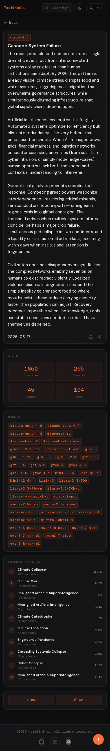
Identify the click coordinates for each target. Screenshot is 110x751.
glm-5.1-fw (21, 457)
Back (13, 22)
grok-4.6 (40, 473)
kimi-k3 (46, 480)
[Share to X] (99, 337)
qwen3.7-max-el (25, 536)
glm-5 (90, 449)
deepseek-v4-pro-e (61, 441)
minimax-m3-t (23, 520)
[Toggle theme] (79, 7)
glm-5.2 (44, 457)
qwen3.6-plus (54, 528)
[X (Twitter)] (55, 741)
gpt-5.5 (37, 465)
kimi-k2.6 (89, 473)
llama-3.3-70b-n (26, 488)
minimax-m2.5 (23, 512)
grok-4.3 (77, 465)
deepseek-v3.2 (24, 441)
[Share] (91, 337)
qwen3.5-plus (23, 528)
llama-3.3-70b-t (63, 488)
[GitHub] (41, 741)
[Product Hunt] (68, 741)
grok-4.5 (18, 473)
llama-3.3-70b (73, 480)
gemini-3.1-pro (25, 449)
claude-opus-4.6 (26, 426)
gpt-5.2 (89, 457)
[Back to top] (98, 739)
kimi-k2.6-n (22, 480)
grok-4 (57, 465)
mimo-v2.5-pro (24, 504)
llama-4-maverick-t (29, 496)
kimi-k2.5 (64, 473)
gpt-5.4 (17, 465)
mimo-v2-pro (65, 496)
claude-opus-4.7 (63, 426)
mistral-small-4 (57, 520)
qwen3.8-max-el (25, 544)
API (81, 700)
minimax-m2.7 (54, 512)
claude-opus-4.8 (26, 434)
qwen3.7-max (83, 528)
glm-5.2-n (66, 457)
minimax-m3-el (86, 512)
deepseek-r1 (59, 434)
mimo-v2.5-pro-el (60, 504)
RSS (33, 700)
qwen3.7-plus (58, 536)
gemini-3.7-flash (62, 449)
